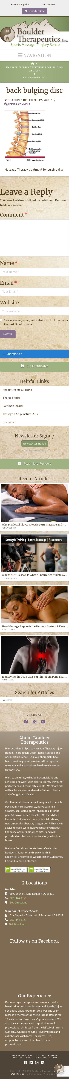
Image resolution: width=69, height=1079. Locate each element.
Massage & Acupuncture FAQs (20, 414)
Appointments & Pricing (17, 390)
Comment (13, 215)
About (29, 1058)
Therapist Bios (12, 398)
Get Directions (18, 903)
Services (15, 1056)
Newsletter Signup (34, 444)
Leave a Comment (18, 104)
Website (9, 303)
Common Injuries (13, 406)
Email (8, 283)
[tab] (34, 354)
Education (41, 1058)
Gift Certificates (37, 366)
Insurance (18, 1058)
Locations (40, 1056)
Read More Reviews (37, 463)
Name (9, 263)
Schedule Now (36, 11)
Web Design (18, 1073)
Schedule (53, 1056)
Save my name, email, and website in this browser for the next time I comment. (36, 322)
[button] (34, 55)
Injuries (27, 1056)
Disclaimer (9, 422)
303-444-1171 (18, 898)
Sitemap (53, 1058)
